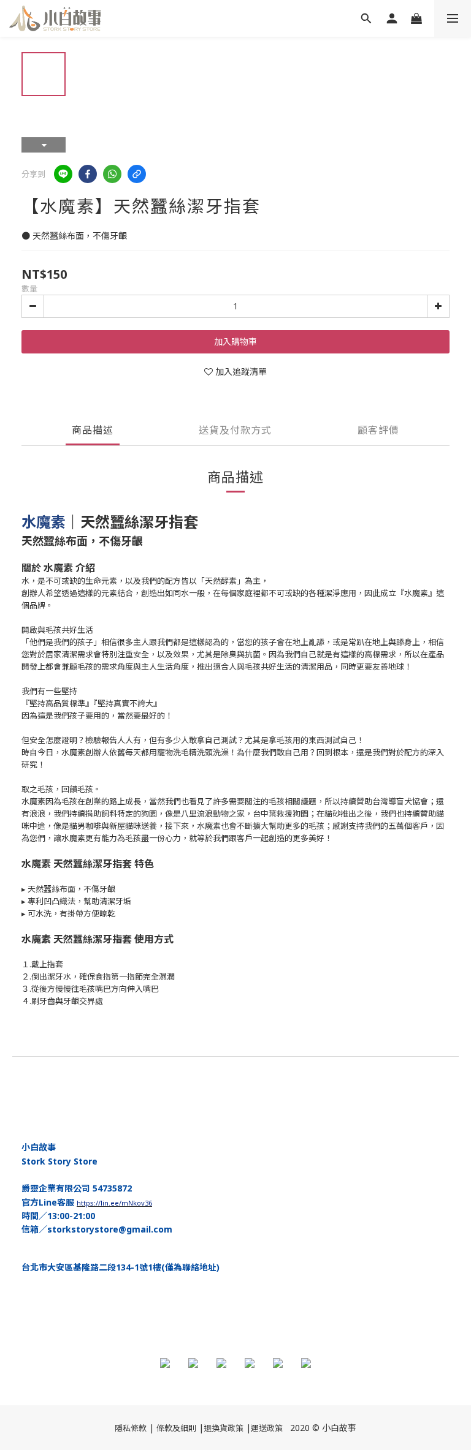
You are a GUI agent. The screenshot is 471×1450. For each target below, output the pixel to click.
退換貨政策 (223, 1427)
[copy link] (137, 174)
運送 (259, 1427)
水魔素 (43, 522)
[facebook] (87, 174)
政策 (275, 1427)
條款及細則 (176, 1427)
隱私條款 (131, 1427)
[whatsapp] (112, 174)
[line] (63, 174)
